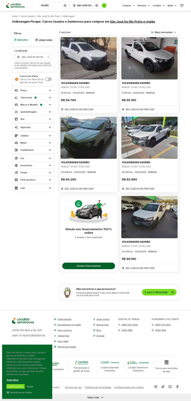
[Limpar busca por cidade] (96, 5)
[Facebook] (177, 387)
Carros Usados (27, 16)
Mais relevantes (163, 32)
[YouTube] (170, 387)
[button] (125, 330)
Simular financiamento (89, 266)
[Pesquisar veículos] (104, 5)
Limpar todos (45, 40)
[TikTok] (163, 387)
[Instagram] (156, 387)
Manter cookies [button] (15, 386)
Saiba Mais (13, 380)
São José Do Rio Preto (48, 16)
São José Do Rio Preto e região (132, 21)
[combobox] (51, 5)
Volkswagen (69, 16)
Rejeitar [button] (30, 386)
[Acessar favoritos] (181, 5)
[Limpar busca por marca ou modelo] (65, 5)
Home (15, 16)
